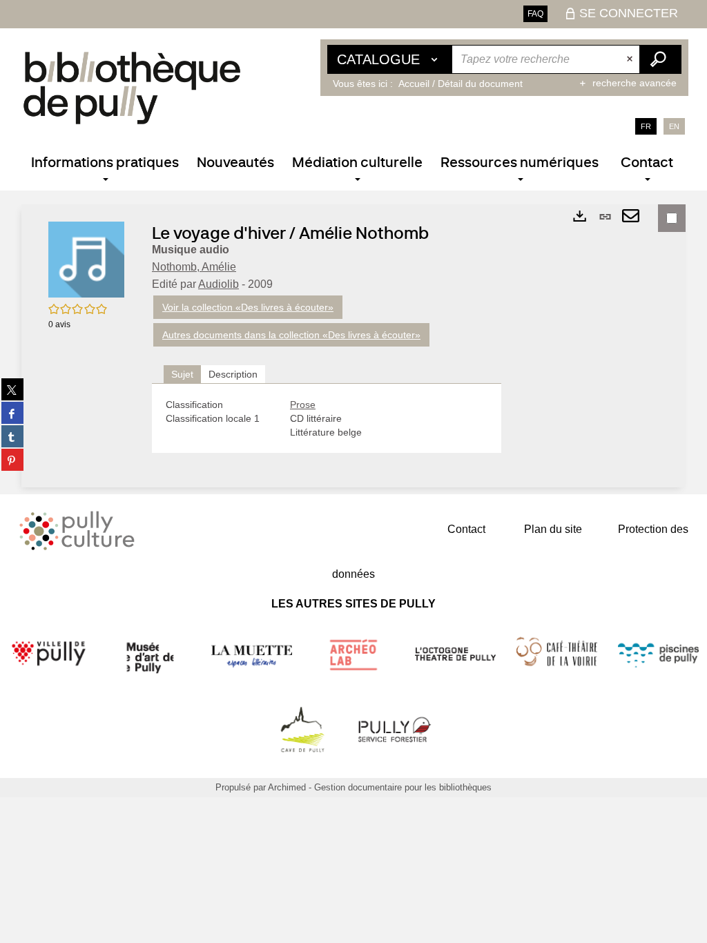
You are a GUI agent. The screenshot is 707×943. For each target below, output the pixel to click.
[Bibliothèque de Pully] (131, 87)
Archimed (287, 787)
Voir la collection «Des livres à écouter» (247, 307)
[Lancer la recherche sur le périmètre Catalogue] (660, 59)
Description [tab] (233, 374)
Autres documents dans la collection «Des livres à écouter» (291, 334)
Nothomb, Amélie (194, 267)
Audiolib (218, 284)
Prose (303, 404)
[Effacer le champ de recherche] (631, 59)
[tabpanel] (326, 418)
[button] (86, 258)
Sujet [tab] (182, 374)
